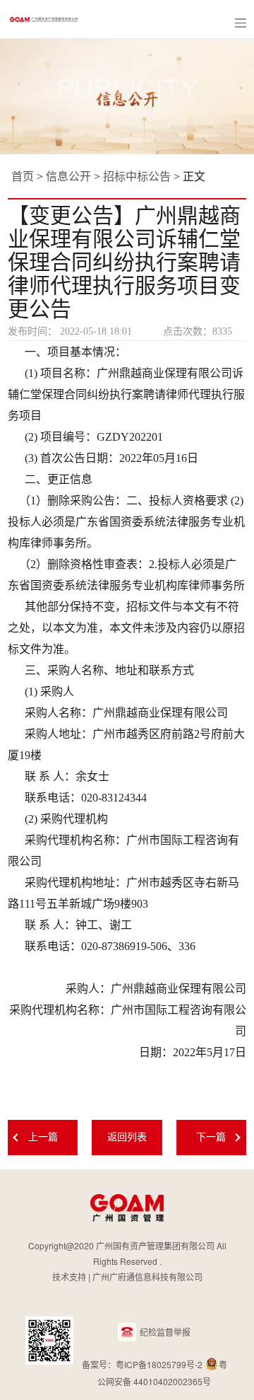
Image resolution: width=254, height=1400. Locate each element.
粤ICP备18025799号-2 (159, 1364)
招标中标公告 (137, 176)
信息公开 (68, 176)
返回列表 (127, 1137)
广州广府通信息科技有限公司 (147, 1277)
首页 (22, 176)
